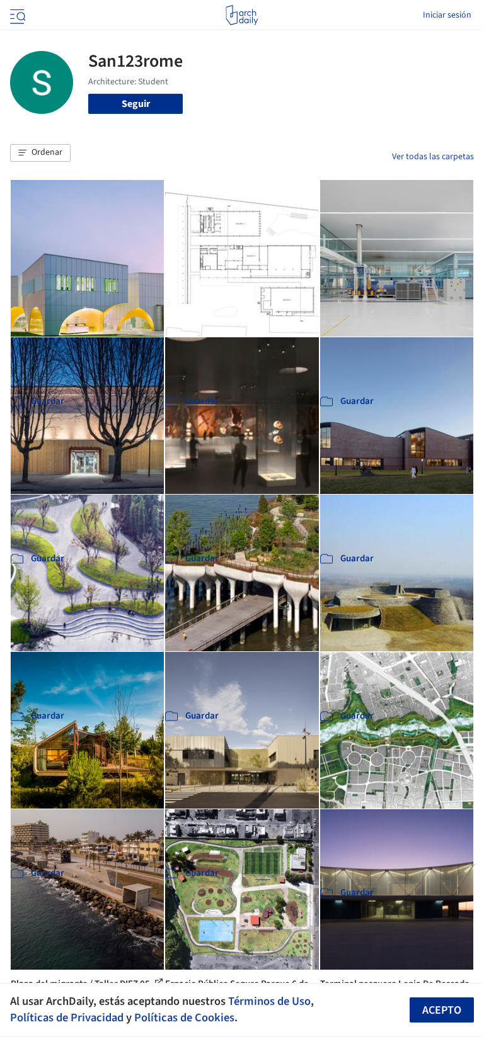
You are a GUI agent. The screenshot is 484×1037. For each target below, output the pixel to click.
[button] (40, 153)
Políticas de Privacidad (67, 1017)
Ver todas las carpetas (433, 156)
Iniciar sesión (447, 15)
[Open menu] (16, 15)
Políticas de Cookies (184, 1017)
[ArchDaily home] (242, 15)
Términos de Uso (269, 1001)
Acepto (441, 1010)
